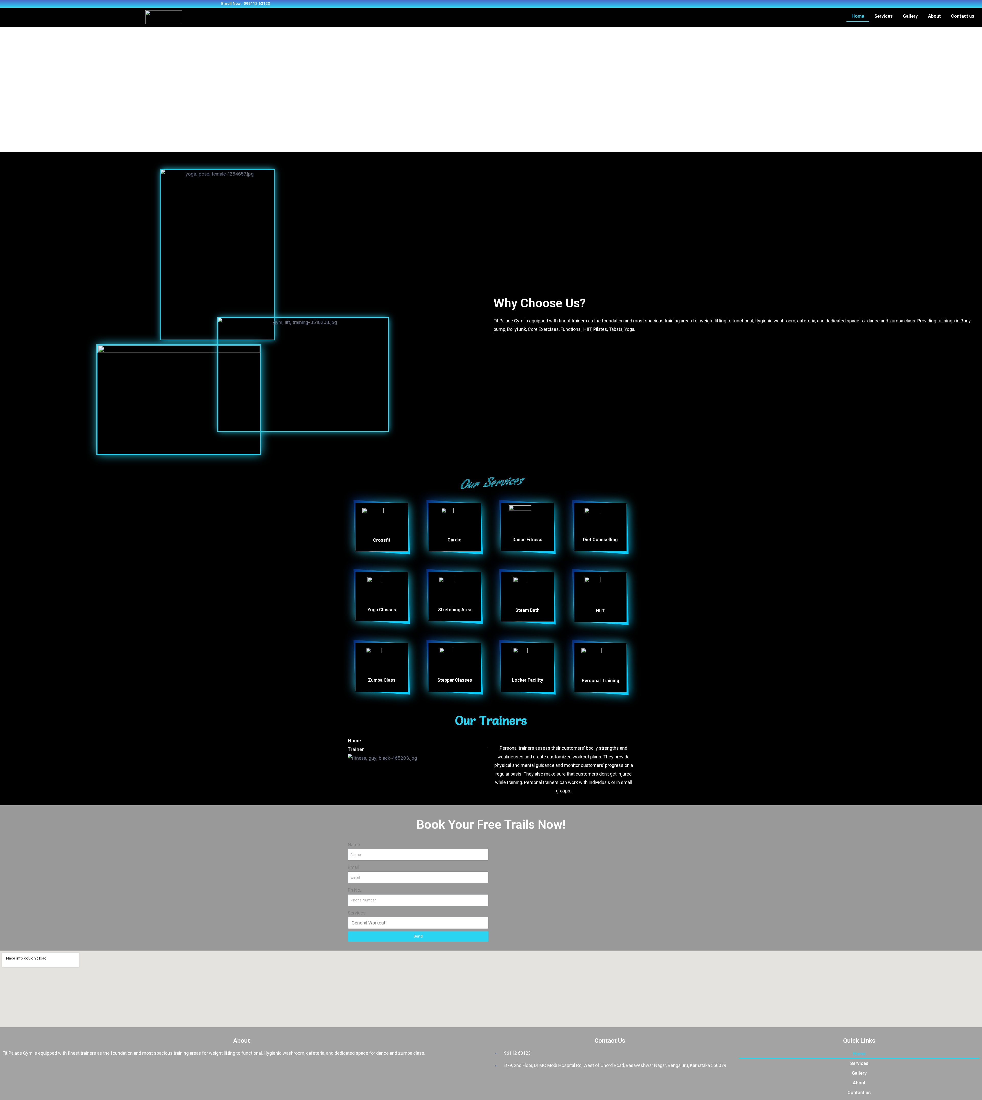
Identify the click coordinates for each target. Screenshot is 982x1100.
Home (858, 16)
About (934, 16)
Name (354, 844)
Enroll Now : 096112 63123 (245, 3)
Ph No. (354, 890)
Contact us (962, 16)
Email (353, 867)
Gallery (910, 16)
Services (883, 16)
